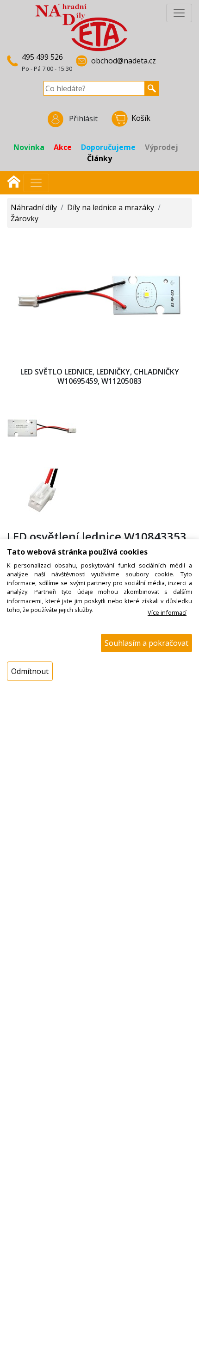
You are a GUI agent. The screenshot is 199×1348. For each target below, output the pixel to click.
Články (99, 158)
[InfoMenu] (179, 13)
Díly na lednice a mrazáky (110, 207)
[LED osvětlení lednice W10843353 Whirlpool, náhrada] (99, 294)
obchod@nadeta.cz (123, 61)
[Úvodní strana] (14, 180)
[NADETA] (81, 27)
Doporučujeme (108, 147)
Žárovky (24, 218)
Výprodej (161, 147)
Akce (63, 147)
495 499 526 (42, 57)
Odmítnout (30, 671)
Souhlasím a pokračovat (146, 643)
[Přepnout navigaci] (36, 183)
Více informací (167, 612)
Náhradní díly (34, 207)
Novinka (28, 147)
